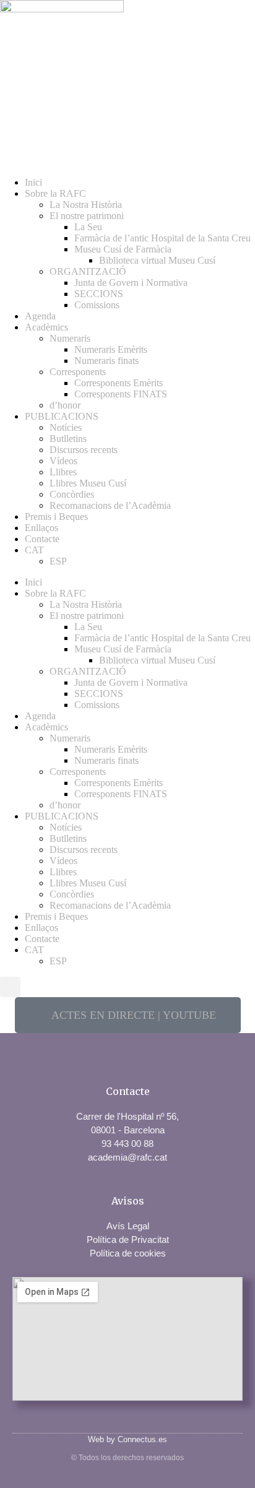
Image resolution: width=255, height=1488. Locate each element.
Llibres (63, 472)
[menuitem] (140, 550)
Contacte (42, 539)
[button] (10, 987)
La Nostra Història (86, 204)
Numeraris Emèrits (110, 349)
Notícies (66, 427)
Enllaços (41, 527)
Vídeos (63, 461)
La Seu (88, 227)
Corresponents (78, 371)
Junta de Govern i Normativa (131, 282)
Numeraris (70, 338)
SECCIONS (98, 293)
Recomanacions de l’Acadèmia (110, 505)
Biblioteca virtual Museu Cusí (157, 260)
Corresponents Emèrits (118, 383)
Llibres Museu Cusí (88, 483)
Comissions (96, 305)
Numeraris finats (106, 360)
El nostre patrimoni (87, 215)
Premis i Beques (56, 516)
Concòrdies (72, 494)
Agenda (40, 316)
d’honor (65, 405)
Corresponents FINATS (120, 394)
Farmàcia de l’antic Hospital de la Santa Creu (162, 238)
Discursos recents (84, 449)
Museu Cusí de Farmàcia (122, 249)
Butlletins (68, 438)
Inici (33, 182)
